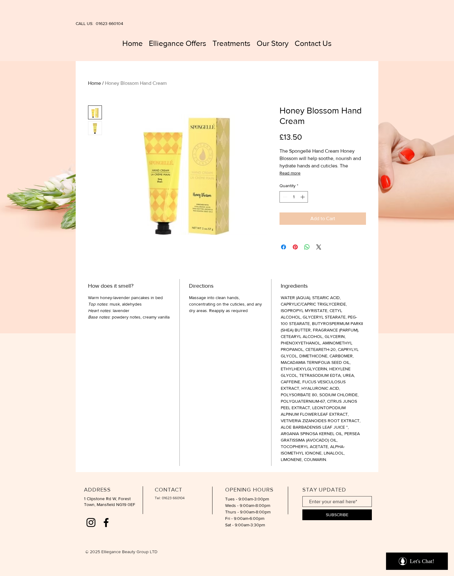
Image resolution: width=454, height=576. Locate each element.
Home (94, 83)
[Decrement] (284, 196)
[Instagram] (91, 522)
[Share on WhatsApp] (307, 247)
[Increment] (303, 196)
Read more (290, 173)
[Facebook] (106, 522)
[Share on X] (318, 247)
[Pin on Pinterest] (295, 247)
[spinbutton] (293, 196)
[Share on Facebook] (283, 247)
